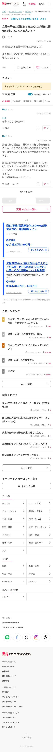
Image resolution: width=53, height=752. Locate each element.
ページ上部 (27, 737)
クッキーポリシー (9, 701)
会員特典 (5, 671)
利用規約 (5, 692)
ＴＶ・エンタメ (9, 511)
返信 (7, 128)
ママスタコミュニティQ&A (12, 627)
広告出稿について (9, 676)
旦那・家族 (7, 518)
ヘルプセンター (8, 666)
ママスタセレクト (9, 717)
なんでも (6, 503)
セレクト (6, 596)
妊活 (4, 565)
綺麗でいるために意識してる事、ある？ (28, 18)
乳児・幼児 (7, 573)
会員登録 (32, 4)
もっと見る (26, 384)
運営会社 (5, 681)
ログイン (41, 4)
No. (4, 109)
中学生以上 (7, 581)
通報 (4, 67)
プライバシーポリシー (10, 697)
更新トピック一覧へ (26, 209)
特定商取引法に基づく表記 (12, 706)
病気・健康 (7, 526)
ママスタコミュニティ (10, 722)
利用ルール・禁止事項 (10, 622)
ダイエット (7, 534)
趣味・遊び (7, 542)
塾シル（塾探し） (9, 727)
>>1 (4, 117)
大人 (4, 550)
